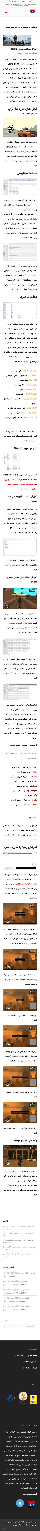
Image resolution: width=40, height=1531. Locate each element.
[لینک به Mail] (8, 1528)
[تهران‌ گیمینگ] (23, 11)
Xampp (18, 142)
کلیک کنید (25, 1368)
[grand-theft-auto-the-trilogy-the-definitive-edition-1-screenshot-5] (17, 40)
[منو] (6, 12)
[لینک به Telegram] (4, 1528)
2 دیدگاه (34, 53)
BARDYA (28, 1306)
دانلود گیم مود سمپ (28, 160)
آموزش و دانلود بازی (22, 53)
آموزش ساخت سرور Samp (24, 49)
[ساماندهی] (23, 1396)
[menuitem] (29, 1)
